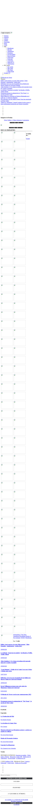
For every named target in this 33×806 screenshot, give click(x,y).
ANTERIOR (12, 122)
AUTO (16, 122)
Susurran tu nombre (21, 755)
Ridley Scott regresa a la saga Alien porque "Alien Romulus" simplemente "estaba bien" (14, 81)
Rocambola (22, 636)
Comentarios (25, 120)
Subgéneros (10, 51)
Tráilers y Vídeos (11, 120)
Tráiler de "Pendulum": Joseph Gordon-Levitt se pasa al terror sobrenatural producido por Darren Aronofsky (15, 103)
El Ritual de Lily (20, 758)
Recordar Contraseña (16, 801)
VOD (5, 45)
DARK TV (7, 73)
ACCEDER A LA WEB (11, 799)
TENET (23, 637)
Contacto (27, 761)
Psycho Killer (11, 758)
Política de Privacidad (21, 763)
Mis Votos (10, 70)
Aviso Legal (10, 763)
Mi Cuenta (10, 67)
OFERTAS (7, 74)
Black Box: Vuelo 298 (16, 756)
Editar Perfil (10, 71)
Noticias (6, 36)
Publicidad (3, 763)
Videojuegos (10, 63)
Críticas (6, 39)
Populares (10, 53)
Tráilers (6, 40)
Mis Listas (10, 68)
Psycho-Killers (11, 54)
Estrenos (6, 37)
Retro (5, 43)
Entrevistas (10, 57)
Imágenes (19, 120)
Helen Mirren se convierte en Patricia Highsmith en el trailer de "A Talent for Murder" (15, 96)
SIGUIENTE (20, 122)
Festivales (10, 59)
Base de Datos (11, 56)
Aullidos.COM (9, 761)
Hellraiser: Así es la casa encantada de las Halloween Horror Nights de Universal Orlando (15, 84)
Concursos (10, 60)
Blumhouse (10, 48)
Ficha (5, 120)
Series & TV (10, 62)
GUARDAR (16, 804)
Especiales (7, 42)
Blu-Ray (9, 49)
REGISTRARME (23, 799)
